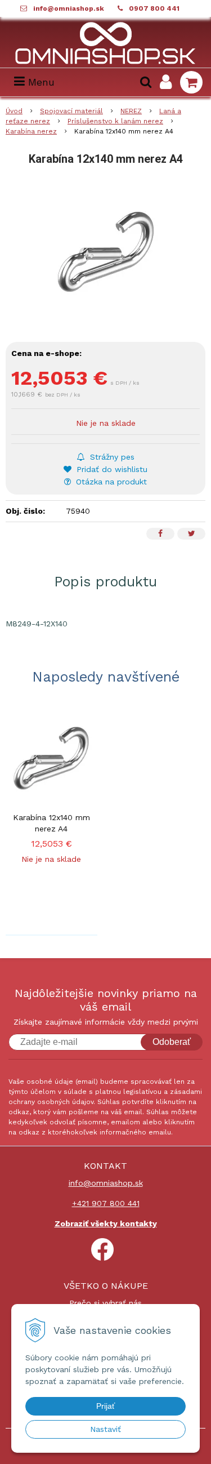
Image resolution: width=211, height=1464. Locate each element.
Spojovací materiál (71, 111)
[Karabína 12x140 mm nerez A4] (105, 251)
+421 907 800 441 (106, 1203)
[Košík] (191, 82)
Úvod (14, 111)
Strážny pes (110, 456)
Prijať (105, 1405)
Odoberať (171, 1042)
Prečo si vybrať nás (105, 1302)
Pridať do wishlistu (110, 469)
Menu (40, 82)
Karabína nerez (31, 131)
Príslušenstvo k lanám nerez (115, 121)
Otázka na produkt (110, 481)
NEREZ (131, 111)
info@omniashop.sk (68, 8)
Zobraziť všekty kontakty (106, 1223)
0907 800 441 (154, 8)
